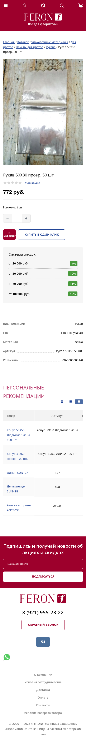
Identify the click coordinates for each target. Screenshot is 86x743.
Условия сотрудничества (43, 682)
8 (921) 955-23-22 (43, 612)
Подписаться (43, 576)
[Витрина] (62, 401)
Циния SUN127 (17, 473)
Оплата (43, 697)
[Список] (79, 401)
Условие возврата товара (43, 713)
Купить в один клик (42, 234)
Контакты (43, 705)
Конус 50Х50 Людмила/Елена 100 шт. (18, 435)
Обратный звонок (43, 625)
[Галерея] (71, 401)
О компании (43, 675)
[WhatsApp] (6, 657)
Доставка (43, 690)
